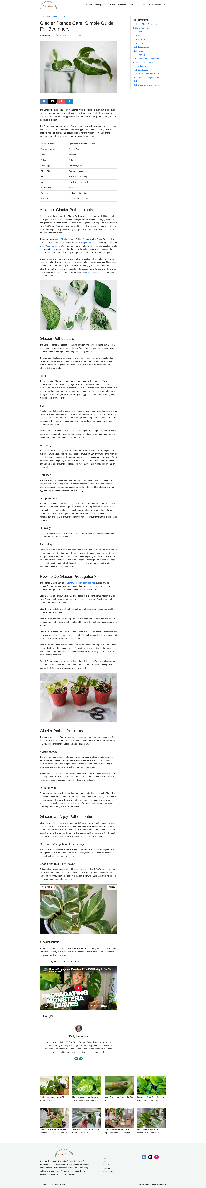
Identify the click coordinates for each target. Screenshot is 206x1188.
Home (105, 1155)
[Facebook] (44, 101)
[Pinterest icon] (81, 1058)
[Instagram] (156, 1157)
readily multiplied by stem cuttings (80, 583)
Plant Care (87, 5)
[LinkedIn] (69, 101)
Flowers (111, 5)
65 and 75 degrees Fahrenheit (74, 503)
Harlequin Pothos (86, 242)
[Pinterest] (61, 101)
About (133, 5)
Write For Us (108, 1171)
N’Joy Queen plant (93, 272)
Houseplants (100, 5)
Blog (104, 1158)
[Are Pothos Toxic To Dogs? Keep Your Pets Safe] (54, 1085)
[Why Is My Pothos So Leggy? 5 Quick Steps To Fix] (86, 1118)
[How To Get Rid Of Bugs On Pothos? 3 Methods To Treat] (151, 1118)
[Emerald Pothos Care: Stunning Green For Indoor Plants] (151, 1085)
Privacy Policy (155, 5)
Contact (142, 5)
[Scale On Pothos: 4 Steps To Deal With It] (119, 1085)
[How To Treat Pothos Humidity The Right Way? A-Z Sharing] (86, 1085)
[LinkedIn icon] (76, 1058)
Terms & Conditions (159, 1184)
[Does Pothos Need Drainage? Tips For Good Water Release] (119, 1118)
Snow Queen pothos (49, 246)
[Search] (165, 5)
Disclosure (107, 1168)
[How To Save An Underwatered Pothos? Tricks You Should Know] (54, 1118)
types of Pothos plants (64, 239)
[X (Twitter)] (52, 101)
